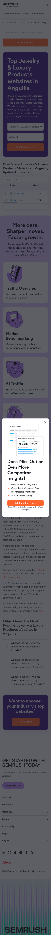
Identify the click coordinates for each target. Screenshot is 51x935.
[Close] (45, 422)
